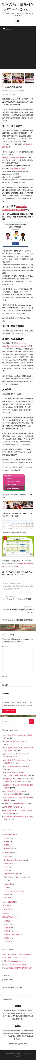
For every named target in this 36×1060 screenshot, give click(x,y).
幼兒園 (7, 586)
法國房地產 (8, 928)
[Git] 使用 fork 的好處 (11, 807)
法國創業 (7, 921)
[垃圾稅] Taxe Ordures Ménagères (14, 965)
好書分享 (7, 909)
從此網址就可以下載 (17, 169)
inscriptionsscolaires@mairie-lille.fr (15, 157)
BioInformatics (9, 863)
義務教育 (9, 589)
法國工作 (7, 924)
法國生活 (19, 584)
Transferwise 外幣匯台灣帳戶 (14, 804)
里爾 (18, 589)
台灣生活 (5, 913)
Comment (6, 647)
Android (7, 857)
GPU (5, 881)
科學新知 (7, 842)
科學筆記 (7, 845)
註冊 (14, 589)
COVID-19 (7, 838)
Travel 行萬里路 (8, 902)
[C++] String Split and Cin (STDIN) (16, 741)
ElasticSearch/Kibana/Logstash (16, 877)
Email (5, 685)
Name (5, 676)
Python (6, 894)
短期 (27, 586)
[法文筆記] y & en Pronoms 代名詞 (16, 766)
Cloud (6, 870)
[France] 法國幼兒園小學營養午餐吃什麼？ (17, 968)
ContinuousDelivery (11, 874)
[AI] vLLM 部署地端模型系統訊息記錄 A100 (17, 954)
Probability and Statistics (13, 891)
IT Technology (7, 853)
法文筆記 (7, 938)
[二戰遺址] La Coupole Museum (14, 961)
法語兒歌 (7, 941)
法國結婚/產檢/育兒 (11, 935)
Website (5, 694)
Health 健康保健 (8, 834)
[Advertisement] (18, 51)
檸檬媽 (22, 90)
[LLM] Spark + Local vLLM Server (14, 958)
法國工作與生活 (10, 584)
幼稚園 (12, 586)
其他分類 (5, 905)
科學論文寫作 (9, 848)
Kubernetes (8, 884)
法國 (17, 586)
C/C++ (6, 867)
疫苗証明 (22, 586)
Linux (6, 887)
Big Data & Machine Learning (14, 860)
